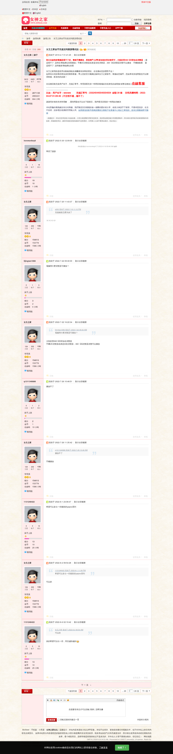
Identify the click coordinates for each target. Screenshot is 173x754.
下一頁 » (86, 684)
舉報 (146, 134)
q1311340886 (30, 381)
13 (39, 526)
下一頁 (145, 43)
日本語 (35, 9)
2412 (26, 79)
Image (54, 700)
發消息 (30, 103)
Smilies (68, 700)
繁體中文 (26, 9)
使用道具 (136, 134)
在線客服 (76, 28)
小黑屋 (41, 729)
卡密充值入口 (105, 28)
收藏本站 (34, 2)
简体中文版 (146, 2)
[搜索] (89, 33)
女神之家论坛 (52, 729)
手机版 (34, 729)
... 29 (124, 43)
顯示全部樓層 (79, 54)
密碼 (100, 23)
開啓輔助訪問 (140, 2)
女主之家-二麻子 (31, 54)
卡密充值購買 (90, 28)
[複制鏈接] (91, 49)
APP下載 (119, 28)
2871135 (36, 93)
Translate (44, 1)
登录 (92, 709)
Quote (61, 700)
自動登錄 (138, 19)
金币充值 (52, 28)
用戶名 (100, 19)
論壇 (25, 28)
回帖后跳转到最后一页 (69, 719)
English (43, 5)
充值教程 (64, 28)
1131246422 (29, 501)
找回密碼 (147, 19)
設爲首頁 (26, 2)
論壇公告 (47, 38)
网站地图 (147, 736)
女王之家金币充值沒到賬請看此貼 (68, 38)
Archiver (25, 729)
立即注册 (99, 709)
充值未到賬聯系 (38, 28)
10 (118, 43)
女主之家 (27, 201)
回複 (51, 134)
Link (57, 700)
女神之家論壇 (23, 38)
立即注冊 (147, 23)
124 (26, 226)
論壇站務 (37, 38)
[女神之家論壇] (35, 20)
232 (32, 226)
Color (51, 700)
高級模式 (120, 700)
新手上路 (28, 171)
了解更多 (103, 747)
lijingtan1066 (30, 261)
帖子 (82, 33)
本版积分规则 (143, 719)
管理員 (27, 86)
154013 (35, 239)
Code (64, 700)
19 (39, 165)
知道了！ (122, 747)
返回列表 (73, 43)
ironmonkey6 (30, 140)
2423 (32, 79)
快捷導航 (142, 28)
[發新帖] (27, 43)
